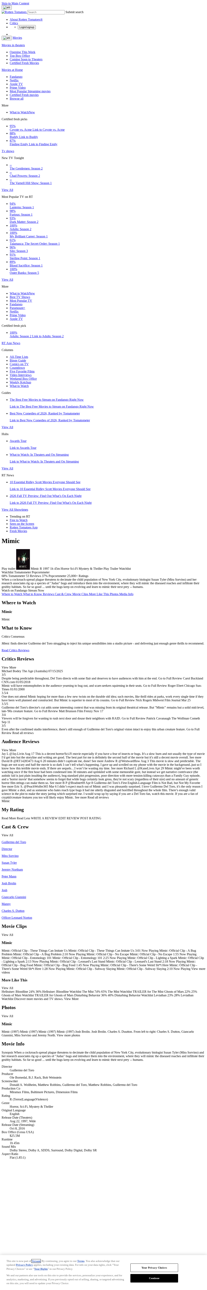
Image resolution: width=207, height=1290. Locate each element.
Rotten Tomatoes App (24, 527)
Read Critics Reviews (15, 650)
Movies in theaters (13, 45)
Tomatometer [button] (16, 576)
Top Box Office (20, 55)
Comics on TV (19, 364)
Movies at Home (12, 70)
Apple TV (16, 84)
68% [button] (4, 576)
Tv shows (8, 151)
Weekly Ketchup (20, 382)
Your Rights (41, 1268)
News (16, 343)
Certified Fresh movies (24, 95)
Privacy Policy (24, 1264)
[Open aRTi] (7, 7)
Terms (80, 1261)
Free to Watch (18, 520)
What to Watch (22, 112)
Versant (36, 1261)
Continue (154, 1278)
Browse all (16, 98)
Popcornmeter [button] (57, 576)
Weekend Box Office (23, 378)
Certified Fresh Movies (24, 63)
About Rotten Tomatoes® (26, 19)
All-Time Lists (19, 357)
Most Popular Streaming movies (30, 91)
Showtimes (21, 509)
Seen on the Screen (22, 523)
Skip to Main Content (15, 3)
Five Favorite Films (22, 371)
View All (7, 190)
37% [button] (45, 576)
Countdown (17, 367)
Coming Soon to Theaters (26, 59)
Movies (17, 37)
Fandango (16, 76)
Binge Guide (18, 360)
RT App (7, 343)
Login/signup (26, 27)
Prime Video (18, 87)
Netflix (14, 80)
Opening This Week (22, 52)
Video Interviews (21, 375)
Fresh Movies (18, 531)
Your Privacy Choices (154, 1267)
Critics (14, 23)
